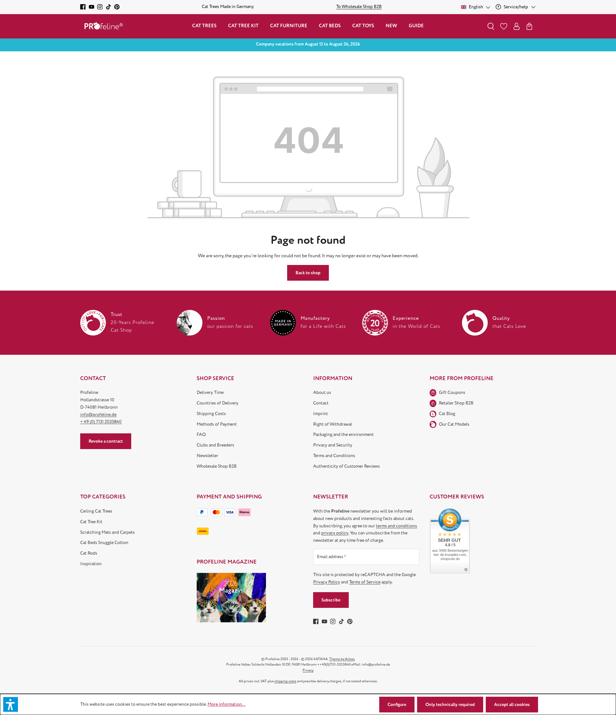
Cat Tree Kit (91, 521)
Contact (321, 403)
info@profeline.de (98, 414)
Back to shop (308, 273)
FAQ (201, 434)
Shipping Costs (211, 413)
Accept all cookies (512, 704)
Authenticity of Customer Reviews (346, 466)
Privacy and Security (332, 445)
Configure (397, 704)
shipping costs (285, 681)
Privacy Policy (326, 582)
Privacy (308, 670)
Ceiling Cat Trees (96, 511)
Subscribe (330, 600)
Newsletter (207, 455)
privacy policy (334, 533)
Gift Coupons (452, 392)
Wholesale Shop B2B (217, 466)
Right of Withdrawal (332, 424)
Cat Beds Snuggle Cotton (104, 542)
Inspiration (91, 563)
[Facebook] (83, 7)
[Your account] (516, 26)
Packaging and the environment (343, 434)
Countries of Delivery (217, 403)
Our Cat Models (454, 424)
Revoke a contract (106, 441)
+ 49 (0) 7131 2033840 (101, 421)
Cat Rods (88, 553)
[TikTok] (108, 7)
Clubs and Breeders (215, 445)
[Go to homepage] (103, 26)
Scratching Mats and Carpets (107, 532)
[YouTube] (91, 7)
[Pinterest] (117, 7)
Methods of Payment (217, 424)
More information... (226, 704)
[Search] (490, 26)
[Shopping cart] (529, 26)
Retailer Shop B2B (456, 403)
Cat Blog (447, 413)
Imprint (320, 413)
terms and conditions (396, 526)
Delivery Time (210, 392)
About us (322, 392)
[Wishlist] (503, 26)
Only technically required (450, 704)
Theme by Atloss (342, 659)
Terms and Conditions (334, 455)
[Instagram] (100, 7)
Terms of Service (365, 582)
